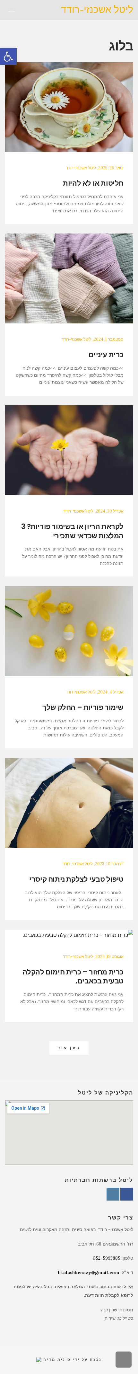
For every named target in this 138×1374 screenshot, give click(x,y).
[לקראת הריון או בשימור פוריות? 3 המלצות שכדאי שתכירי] (69, 450)
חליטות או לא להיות (93, 183)
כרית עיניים (106, 355)
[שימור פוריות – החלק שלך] (69, 631)
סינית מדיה (56, 1359)
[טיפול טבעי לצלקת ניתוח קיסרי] (69, 803)
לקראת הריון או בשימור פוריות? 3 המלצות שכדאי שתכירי (72, 531)
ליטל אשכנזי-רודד (97, 9)
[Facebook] (126, 1194)
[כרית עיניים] (69, 278)
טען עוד (69, 1048)
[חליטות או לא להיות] (69, 107)
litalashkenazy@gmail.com (87, 1272)
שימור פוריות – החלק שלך (83, 707)
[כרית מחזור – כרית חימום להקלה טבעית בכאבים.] (69, 935)
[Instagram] (113, 1194)
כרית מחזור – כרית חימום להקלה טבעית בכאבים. (73, 976)
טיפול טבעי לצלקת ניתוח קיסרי (76, 879)
